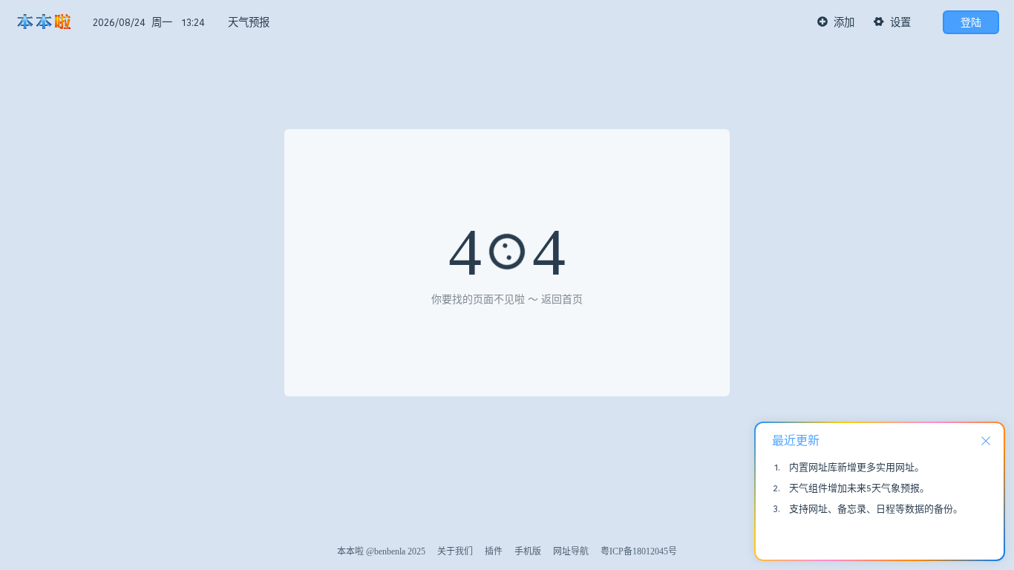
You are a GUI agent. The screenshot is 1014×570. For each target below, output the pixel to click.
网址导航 (571, 551)
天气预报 (248, 22)
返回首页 (562, 299)
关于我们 (455, 551)
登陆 (971, 22)
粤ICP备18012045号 (639, 551)
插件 (494, 551)
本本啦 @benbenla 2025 (381, 551)
